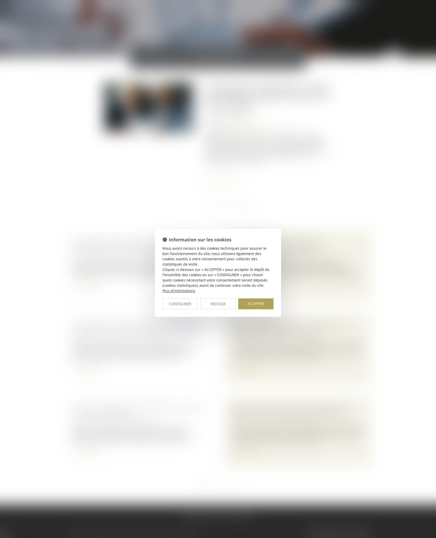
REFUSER (218, 303)
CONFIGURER (180, 303)
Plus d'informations (178, 290)
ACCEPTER (255, 303)
